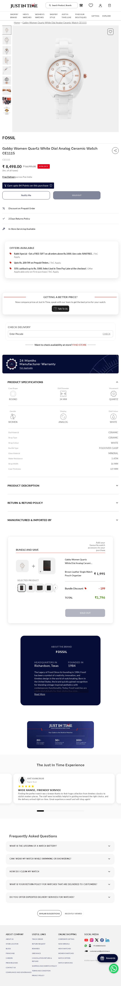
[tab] (21, 588)
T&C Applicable (26, 368)
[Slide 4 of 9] (7, 60)
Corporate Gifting (66, 939)
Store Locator (12, 944)
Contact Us (11, 967)
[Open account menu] (100, 5)
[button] (110, 32)
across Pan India (17, 177)
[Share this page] (115, 150)
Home (17, 22)
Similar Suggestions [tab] (49, 913)
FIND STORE (79, 344)
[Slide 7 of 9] (7, 90)
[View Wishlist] (91, 5)
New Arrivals (63, 944)
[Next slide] (116, 78)
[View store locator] (81, 5)
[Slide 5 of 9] (7, 70)
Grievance (36, 953)
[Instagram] (91, 940)
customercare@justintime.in (100, 951)
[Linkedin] (107, 940)
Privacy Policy (38, 975)
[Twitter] (96, 940)
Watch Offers (64, 958)
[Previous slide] (14, 78)
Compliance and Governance (19, 972)
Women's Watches (66, 953)
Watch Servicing (65, 963)
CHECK (106, 333)
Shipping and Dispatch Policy (44, 966)
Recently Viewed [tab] (73, 913)
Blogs (8, 948)
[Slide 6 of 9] (7, 80)
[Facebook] (102, 940)
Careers (9, 958)
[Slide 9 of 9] (7, 111)
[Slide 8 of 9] (7, 100)
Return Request (38, 944)
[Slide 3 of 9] (7, 50)
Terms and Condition (41, 971)
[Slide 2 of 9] (7, 40)
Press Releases (12, 963)
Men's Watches (64, 948)
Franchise (10, 953)
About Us (9, 939)
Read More (39, 694)
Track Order (37, 939)
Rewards (36, 948)
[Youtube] (86, 940)
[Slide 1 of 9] (7, 30)
